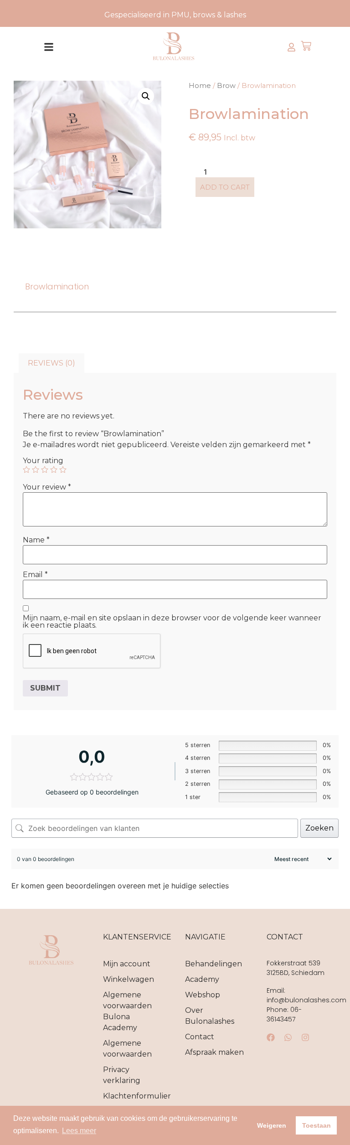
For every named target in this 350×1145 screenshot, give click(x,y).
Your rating (43, 460)
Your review (47, 487)
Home (200, 86)
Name (36, 540)
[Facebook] (271, 1037)
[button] (48, 47)
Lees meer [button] (79, 1131)
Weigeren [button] (271, 1125)
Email (35, 574)
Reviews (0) (51, 363)
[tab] (51, 363)
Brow (226, 86)
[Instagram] (305, 1037)
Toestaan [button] (316, 1125)
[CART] (306, 46)
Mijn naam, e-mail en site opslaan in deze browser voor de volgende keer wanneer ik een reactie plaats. (172, 621)
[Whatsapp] (288, 1037)
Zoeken (319, 828)
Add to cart (225, 187)
